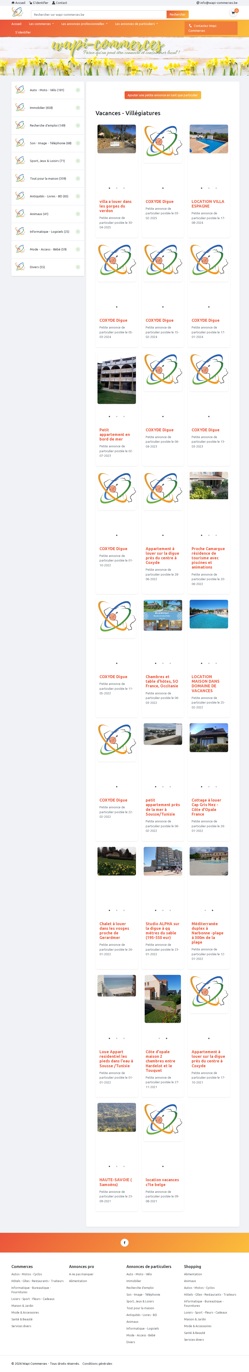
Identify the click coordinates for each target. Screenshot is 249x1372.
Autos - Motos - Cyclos (26, 1274)
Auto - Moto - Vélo (139, 1274)
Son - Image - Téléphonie (143, 1294)
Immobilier (133, 1281)
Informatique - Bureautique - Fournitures (31, 1290)
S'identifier (40, 2)
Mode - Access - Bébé (140, 1335)
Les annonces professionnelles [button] (83, 23)
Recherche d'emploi (140, 1287)
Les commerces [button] (40, 23)
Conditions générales (97, 1363)
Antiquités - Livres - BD (141, 1314)
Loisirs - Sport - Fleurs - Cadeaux (32, 1298)
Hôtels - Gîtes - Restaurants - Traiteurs (37, 1281)
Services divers (21, 1326)
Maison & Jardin (22, 1305)
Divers (130, 1342)
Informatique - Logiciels (142, 1328)
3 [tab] (124, 188)
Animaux (132, 1321)
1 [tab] (109, 188)
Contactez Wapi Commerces (202, 28)
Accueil (20, 2)
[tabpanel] (163, 144)
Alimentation (78, 1281)
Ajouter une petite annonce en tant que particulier (163, 95)
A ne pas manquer (81, 1274)
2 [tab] (116, 188)
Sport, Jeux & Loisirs (140, 1301)
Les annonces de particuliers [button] (135, 23)
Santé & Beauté (22, 1319)
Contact (61, 2)
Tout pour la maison (140, 1308)
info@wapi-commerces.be (219, 2)
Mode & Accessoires (25, 1312)
